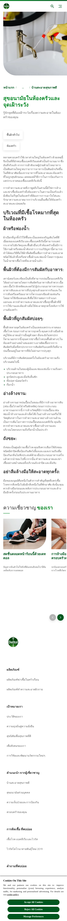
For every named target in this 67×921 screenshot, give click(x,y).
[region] (33, 898)
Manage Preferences (33, 916)
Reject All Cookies (33, 909)
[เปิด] (52, 6)
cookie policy (13, 894)
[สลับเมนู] (60, 6)
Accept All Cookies (33, 902)
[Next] (60, 617)
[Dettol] (9, 6)
